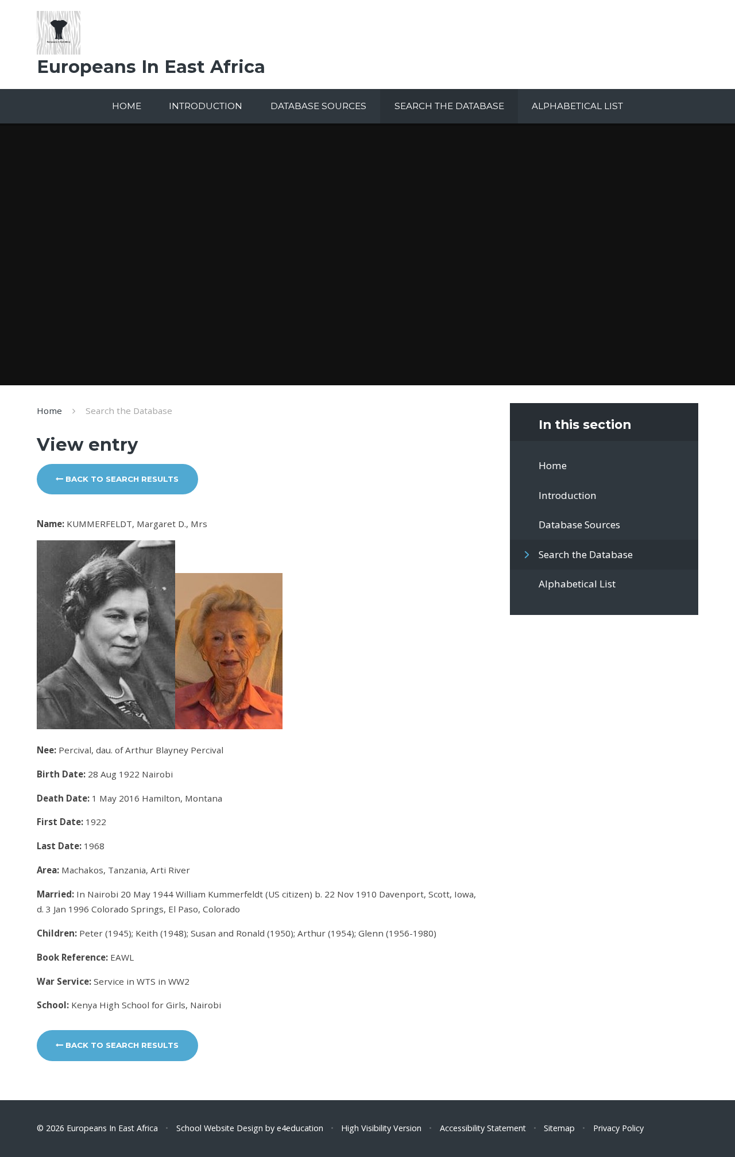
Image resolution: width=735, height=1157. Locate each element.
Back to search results (121, 478)
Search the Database (129, 410)
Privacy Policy (618, 1128)
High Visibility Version (381, 1128)
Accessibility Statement (483, 1128)
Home (49, 410)
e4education (300, 1128)
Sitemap (559, 1128)
